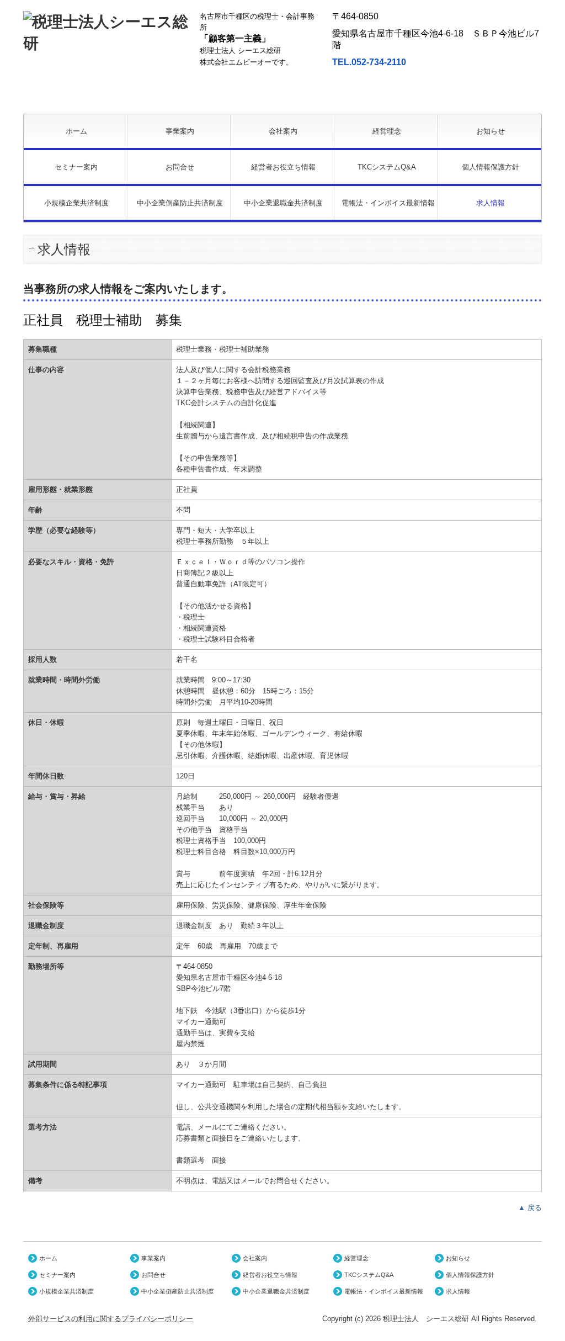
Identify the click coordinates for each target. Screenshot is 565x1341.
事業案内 (180, 131)
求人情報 (490, 203)
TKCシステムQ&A (387, 167)
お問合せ (180, 167)
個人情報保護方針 (490, 167)
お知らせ (490, 131)
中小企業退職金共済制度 (283, 203)
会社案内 (283, 131)
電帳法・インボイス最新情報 (388, 203)
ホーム (76, 131)
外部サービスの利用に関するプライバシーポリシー (110, 1319)
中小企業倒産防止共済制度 (180, 203)
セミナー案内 (76, 167)
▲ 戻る (530, 1208)
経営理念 (386, 131)
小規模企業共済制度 (76, 203)
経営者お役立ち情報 (283, 167)
